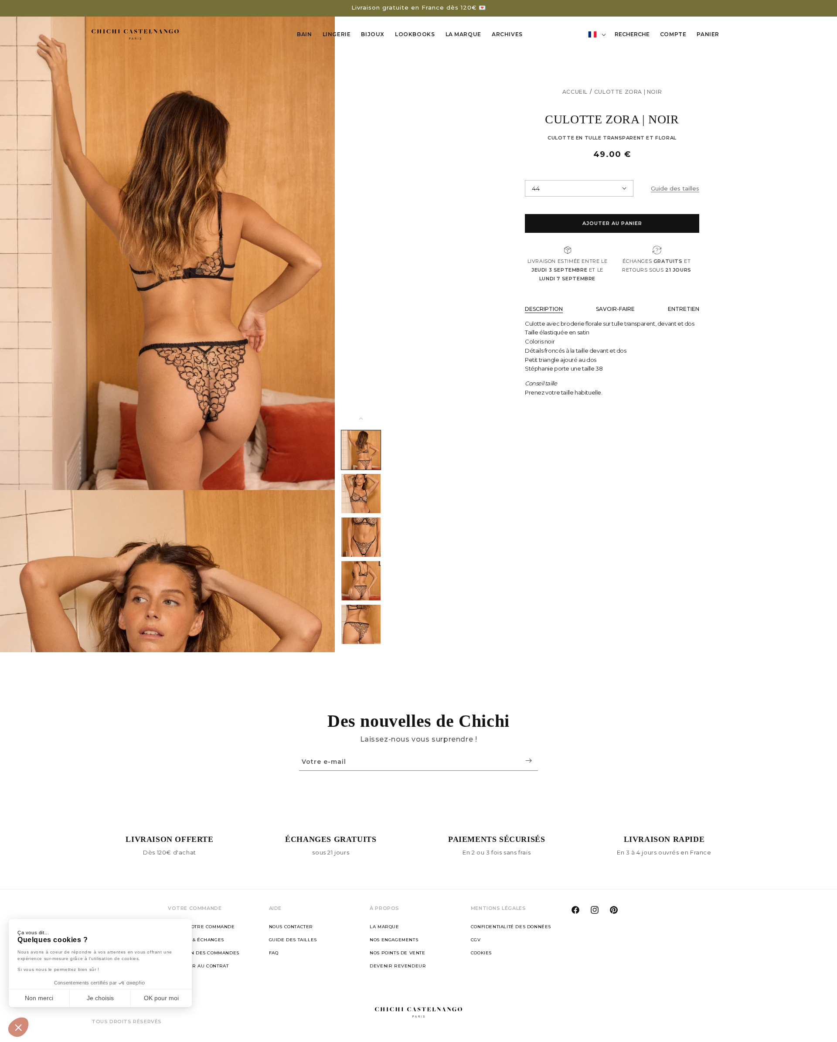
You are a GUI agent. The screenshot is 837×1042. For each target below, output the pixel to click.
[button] (18, 1027)
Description (544, 309)
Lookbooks (415, 34)
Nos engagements (394, 940)
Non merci (39, 997)
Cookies (481, 953)
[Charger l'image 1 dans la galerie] (361, 450)
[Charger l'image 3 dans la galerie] (361, 537)
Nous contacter (291, 927)
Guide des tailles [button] (675, 188)
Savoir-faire (615, 309)
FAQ (274, 953)
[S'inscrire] (528, 760)
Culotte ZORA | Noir (628, 92)
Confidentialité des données (511, 927)
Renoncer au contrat (198, 966)
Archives (507, 34)
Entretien (683, 309)
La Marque (463, 34)
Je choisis (100, 997)
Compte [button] (676, 36)
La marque (384, 927)
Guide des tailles (293, 940)
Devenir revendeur (398, 966)
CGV (476, 940)
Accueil (575, 92)
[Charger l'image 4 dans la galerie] (361, 580)
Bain (304, 34)
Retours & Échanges (196, 940)
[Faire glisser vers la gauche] (361, 418)
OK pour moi (161, 997)
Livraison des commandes (203, 953)
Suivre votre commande (201, 927)
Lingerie (337, 34)
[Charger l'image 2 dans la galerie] (361, 493)
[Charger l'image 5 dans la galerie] (361, 624)
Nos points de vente (397, 953)
